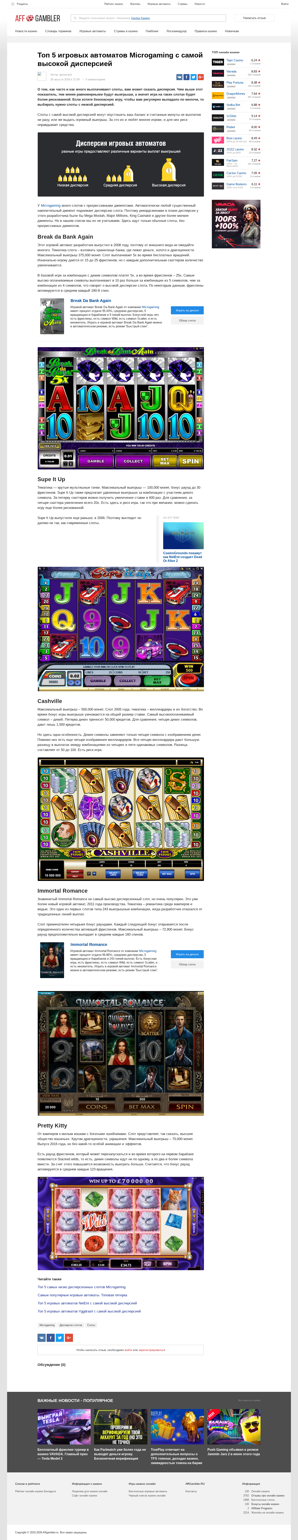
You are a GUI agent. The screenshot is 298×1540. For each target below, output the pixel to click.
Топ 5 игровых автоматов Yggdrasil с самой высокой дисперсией (89, 1311)
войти (128, 1350)
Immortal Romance (89, 944)
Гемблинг (152, 31)
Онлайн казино (260, 1491)
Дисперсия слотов (71, 1325)
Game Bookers (236, 184)
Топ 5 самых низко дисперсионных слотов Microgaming (81, 1287)
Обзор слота (187, 320)
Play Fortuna (234, 82)
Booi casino (234, 138)
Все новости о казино (249, 1400)
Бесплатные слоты (263, 1499)
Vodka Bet (233, 104)
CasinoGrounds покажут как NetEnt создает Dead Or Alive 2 (182, 557)
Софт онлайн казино (84, 1495)
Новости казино (26, 31)
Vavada (231, 71)
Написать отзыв (254, 18)
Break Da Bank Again (91, 300)
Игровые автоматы (159, 3)
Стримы (182, 3)
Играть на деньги (187, 310)
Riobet (230, 127)
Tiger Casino (234, 60)
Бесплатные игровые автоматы (148, 1491)
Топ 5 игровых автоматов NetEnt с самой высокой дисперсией (87, 1303)
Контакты (191, 1491)
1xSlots (231, 115)
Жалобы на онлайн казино (267, 1512)
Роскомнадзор (177, 31)
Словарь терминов (58, 31)
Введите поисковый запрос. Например (114, 18)
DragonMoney (235, 93)
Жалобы (135, 3)
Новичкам (232, 31)
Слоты (91, 1325)
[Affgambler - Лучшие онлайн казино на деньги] (37, 18)
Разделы (22, 3)
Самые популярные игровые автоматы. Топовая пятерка (82, 1295)
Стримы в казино (126, 31)
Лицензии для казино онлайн (89, 1491)
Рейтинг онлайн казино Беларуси (35, 1491)
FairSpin (231, 160)
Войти (284, 3)
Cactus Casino (140, 18)
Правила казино (206, 31)
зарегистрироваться (152, 1350)
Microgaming (50, 205)
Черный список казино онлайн (147, 1495)
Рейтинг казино (113, 3)
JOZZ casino (235, 149)
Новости (200, 3)
